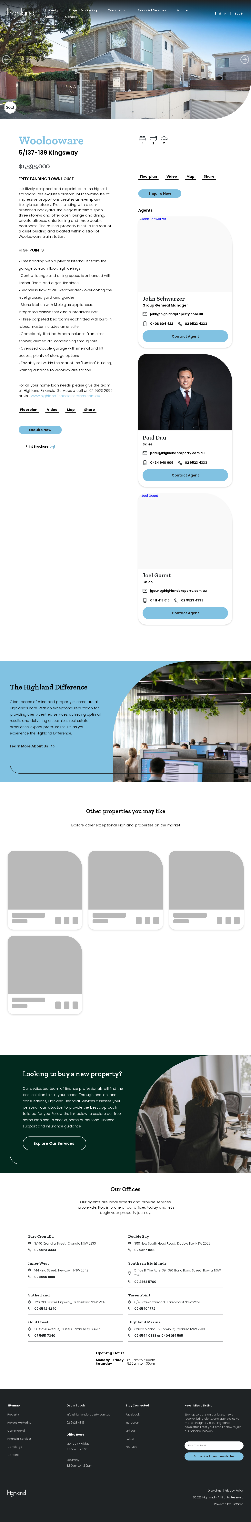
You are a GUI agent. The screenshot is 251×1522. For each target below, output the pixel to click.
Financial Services (152, 10)
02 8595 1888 (44, 1277)
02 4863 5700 (145, 1282)
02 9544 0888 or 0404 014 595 (158, 1335)
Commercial (117, 10)
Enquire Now (40, 430)
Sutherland (39, 1295)
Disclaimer (215, 1491)
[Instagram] (220, 13)
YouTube (131, 1447)
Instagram (133, 1423)
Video (52, 409)
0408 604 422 (161, 323)
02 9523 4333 (196, 323)
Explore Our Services (54, 1143)
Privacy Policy (234, 1491)
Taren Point (139, 1295)
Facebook (133, 1414)
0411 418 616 (159, 600)
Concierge (14, 1447)
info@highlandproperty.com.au (88, 1414)
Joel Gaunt (157, 575)
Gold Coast (38, 1322)
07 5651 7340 (44, 1335)
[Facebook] (215, 13)
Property (51, 10)
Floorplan (28, 409)
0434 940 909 (161, 462)
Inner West (38, 1263)
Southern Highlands (147, 1263)
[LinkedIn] (225, 13)
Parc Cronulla (41, 1236)
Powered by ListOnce (229, 1504)
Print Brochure (37, 446)
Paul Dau (154, 437)
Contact (72, 17)
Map (71, 409)
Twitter (130, 1439)
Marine (182, 10)
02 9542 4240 (45, 1308)
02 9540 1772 (144, 1308)
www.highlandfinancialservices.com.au (65, 395)
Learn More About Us (29, 746)
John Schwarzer (164, 298)
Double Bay (138, 1236)
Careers (13, 1455)
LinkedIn (131, 1431)
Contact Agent (185, 336)
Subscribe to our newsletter (214, 1456)
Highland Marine (144, 1322)
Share (89, 409)
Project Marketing (83, 10)
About (50, 17)
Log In (239, 14)
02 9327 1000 (145, 1250)
